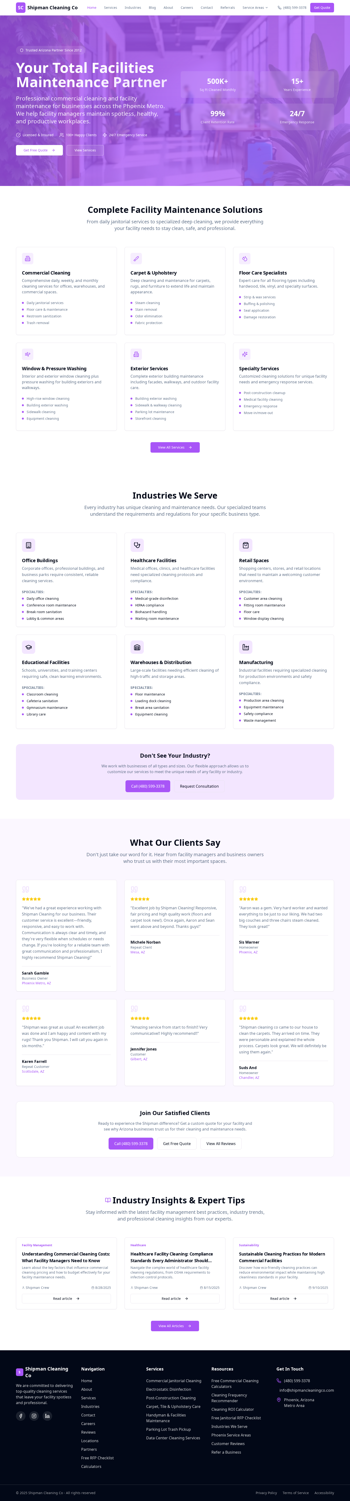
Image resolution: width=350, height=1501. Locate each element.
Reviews (88, 1432)
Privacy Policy (266, 1493)
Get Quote (322, 7)
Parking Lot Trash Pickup (168, 1429)
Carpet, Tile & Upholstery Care (173, 1406)
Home (91, 7)
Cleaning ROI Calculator (232, 1409)
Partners (89, 1449)
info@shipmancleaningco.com (307, 1390)
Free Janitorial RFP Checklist (236, 1418)
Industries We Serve (229, 1426)
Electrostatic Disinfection (168, 1389)
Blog (152, 7)
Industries (133, 7)
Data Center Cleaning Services (173, 1438)
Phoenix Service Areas (231, 1435)
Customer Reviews (228, 1443)
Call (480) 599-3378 (148, 786)
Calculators (91, 1466)
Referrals (227, 7)
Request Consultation (199, 786)
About (168, 7)
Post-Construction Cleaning (171, 1398)
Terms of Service (296, 1493)
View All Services (171, 447)
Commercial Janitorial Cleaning (173, 1380)
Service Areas (253, 7)
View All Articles (171, 1326)
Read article (62, 1298)
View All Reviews (221, 1143)
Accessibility (324, 1493)
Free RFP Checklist (97, 1458)
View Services (85, 150)
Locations (90, 1440)
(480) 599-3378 (297, 1380)
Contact (207, 7)
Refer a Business (226, 1452)
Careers (187, 7)
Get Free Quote (36, 150)
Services (110, 7)
